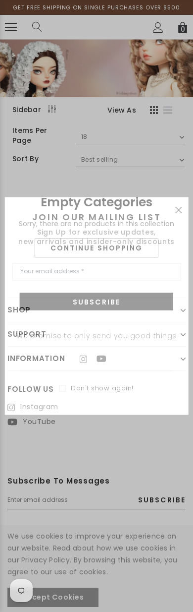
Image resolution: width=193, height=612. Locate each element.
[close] (178, 209)
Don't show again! (102, 388)
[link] (88, 359)
